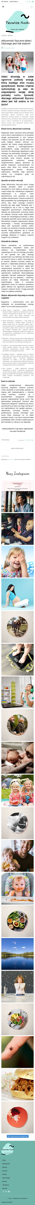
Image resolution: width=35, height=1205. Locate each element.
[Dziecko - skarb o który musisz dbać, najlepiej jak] (17, 823)
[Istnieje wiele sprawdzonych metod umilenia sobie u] (17, 856)
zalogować (10, 459)
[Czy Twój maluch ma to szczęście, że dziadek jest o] (17, 725)
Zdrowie (10, 35)
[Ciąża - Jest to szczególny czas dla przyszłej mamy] (17, 594)
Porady (4, 1174)
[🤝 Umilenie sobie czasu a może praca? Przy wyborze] (17, 692)
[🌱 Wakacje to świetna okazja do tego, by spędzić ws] (17, 790)
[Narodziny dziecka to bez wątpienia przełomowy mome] (17, 888)
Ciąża (4, 1160)
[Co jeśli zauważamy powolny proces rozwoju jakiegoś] (17, 660)
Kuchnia (4, 1171)
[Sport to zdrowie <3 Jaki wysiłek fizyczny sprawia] (17, 627)
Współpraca (14, 1)
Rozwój (4, 1181)
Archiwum (4, 1)
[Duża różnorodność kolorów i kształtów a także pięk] (17, 561)
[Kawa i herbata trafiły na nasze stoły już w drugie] (17, 496)
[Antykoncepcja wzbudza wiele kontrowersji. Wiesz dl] (17, 1117)
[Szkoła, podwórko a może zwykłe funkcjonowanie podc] (17, 987)
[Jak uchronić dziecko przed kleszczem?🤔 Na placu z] (17, 1052)
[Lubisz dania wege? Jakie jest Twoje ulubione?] (17, 1019)
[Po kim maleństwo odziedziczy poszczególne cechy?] (17, 758)
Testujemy (5, 1185)
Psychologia (6, 1178)
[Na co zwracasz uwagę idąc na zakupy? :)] (17, 921)
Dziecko (4, 35)
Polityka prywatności (6, 1202)
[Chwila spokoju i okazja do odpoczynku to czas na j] (17, 954)
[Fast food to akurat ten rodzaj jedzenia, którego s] (17, 1085)
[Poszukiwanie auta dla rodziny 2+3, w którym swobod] (17, 529)
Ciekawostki (6, 1164)
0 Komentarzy (5, 440)
